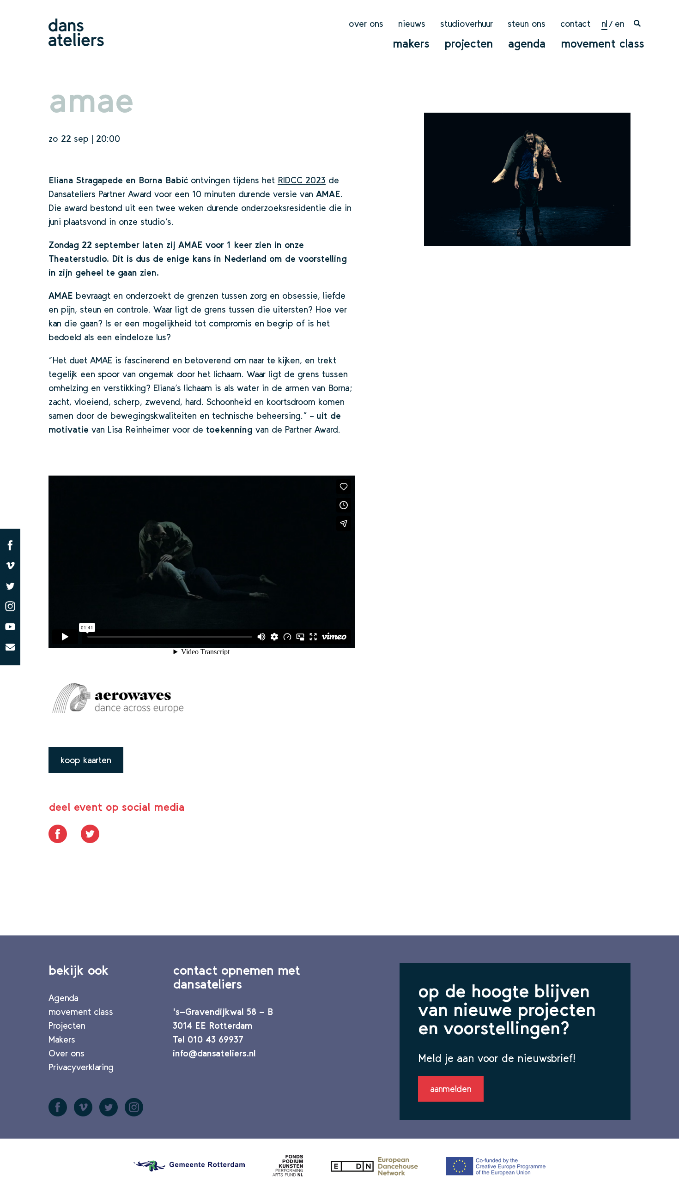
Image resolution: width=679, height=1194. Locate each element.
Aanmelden (451, 1088)
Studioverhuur (466, 23)
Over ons (366, 23)
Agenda (527, 43)
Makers (411, 43)
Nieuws (411, 23)
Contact (575, 23)
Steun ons (527, 23)
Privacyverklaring (81, 1067)
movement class (602, 43)
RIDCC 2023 (302, 180)
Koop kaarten (86, 760)
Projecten (468, 43)
